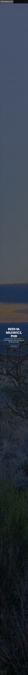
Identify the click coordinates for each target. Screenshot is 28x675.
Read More (14, 346)
